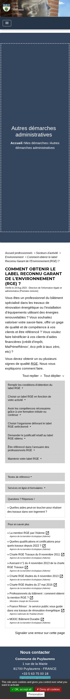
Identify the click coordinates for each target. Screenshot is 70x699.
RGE (34, 363)
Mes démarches (36, 143)
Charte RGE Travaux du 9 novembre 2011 (37, 554)
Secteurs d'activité (47, 253)
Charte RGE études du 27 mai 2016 (33, 584)
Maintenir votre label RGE (24, 458)
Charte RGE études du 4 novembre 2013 (36, 576)
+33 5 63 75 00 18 (35, 673)
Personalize (35, 694)
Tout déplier (54, 376)
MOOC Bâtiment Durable (27, 619)
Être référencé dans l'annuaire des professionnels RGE (28, 449)
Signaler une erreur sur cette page (40, 633)
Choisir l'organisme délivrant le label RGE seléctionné (30, 425)
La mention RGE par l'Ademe (29, 532)
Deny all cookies (49, 689)
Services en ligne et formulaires (25, 487)
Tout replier (32, 376)
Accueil (16, 143)
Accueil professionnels (19, 253)
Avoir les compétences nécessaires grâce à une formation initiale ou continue (29, 411)
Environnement (14, 257)
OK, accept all (22, 689)
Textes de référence (19, 476)
